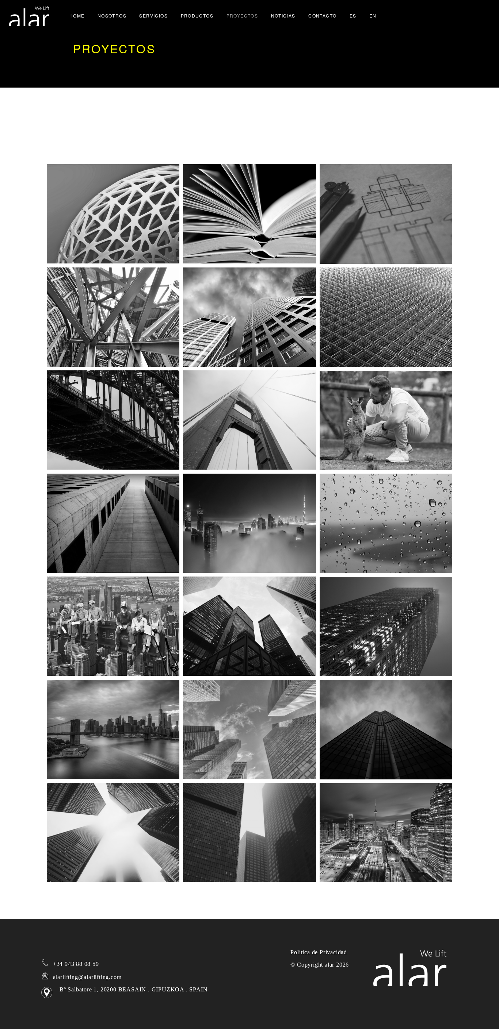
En (373, 15)
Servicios (153, 15)
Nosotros (112, 15)
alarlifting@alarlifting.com (87, 977)
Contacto (322, 15)
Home (77, 15)
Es (353, 15)
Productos (197, 15)
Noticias (283, 15)
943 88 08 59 (75, 964)
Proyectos (242, 15)
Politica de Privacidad (318, 952)
